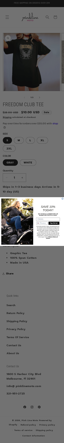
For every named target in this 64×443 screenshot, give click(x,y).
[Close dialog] (62, 198)
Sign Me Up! (54, 223)
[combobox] (38, 223)
